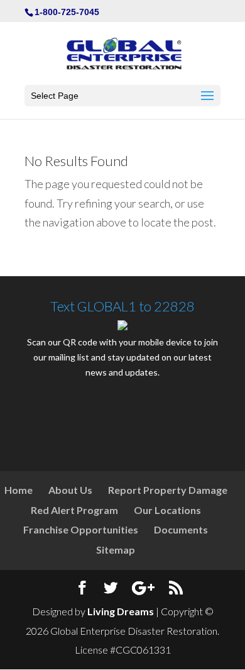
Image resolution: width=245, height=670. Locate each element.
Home (18, 490)
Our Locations (167, 510)
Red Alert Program (74, 510)
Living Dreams (120, 611)
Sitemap (115, 550)
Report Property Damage (167, 490)
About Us (70, 490)
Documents (181, 529)
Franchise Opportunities (80, 529)
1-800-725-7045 (67, 12)
